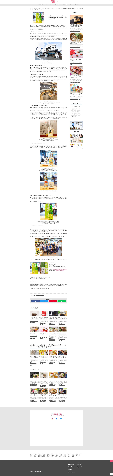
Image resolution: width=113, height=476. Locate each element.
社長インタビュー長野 (43, 323)
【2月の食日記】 (32, 333)
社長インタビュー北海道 (52, 401)
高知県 (35, 456)
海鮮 (72, 116)
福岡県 (39, 456)
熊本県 (52, 456)
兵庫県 (39, 455)
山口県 (69, 455)
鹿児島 (72, 113)
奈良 (45, 400)
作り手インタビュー (77, 4)
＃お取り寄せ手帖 (59, 415)
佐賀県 (43, 456)
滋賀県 (77, 454)
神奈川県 (31, 454)
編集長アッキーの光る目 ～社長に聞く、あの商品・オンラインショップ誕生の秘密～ (47, 8)
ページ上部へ (111, 461)
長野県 (57, 454)
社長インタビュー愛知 (52, 385)
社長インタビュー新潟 (43, 362)
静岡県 (65, 454)
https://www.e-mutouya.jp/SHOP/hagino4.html (60, 269)
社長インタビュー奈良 (43, 401)
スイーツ (41, 338)
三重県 (73, 454)
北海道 (55, 400)
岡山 (61, 362)
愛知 (54, 384)
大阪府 (35, 455)
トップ (34, 4)
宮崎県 (60, 456)
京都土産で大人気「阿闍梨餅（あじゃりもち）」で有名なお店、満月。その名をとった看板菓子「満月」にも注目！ (76, 25)
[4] (76, 74)
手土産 (33, 384)
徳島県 (73, 455)
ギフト (72, 106)
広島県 (65, 455)
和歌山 (31, 338)
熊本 (70, 64)
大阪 (31, 362)
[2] (76, 40)
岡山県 (61, 455)
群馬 (75, 116)
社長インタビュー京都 (33, 385)
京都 (35, 384)
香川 (33, 336)
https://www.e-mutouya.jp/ (60, 270)
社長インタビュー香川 (62, 339)
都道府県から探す (40, 4)
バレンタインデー (32, 322)
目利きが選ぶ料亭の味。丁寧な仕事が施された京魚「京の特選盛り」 (34, 380)
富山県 (40, 454)
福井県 (48, 454)
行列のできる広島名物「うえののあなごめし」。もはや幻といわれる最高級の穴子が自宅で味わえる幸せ (76, 76)
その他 (73, 456)
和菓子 (79, 113)
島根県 (57, 455)
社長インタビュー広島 (77, 82)
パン (79, 108)
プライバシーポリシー (80, 466)
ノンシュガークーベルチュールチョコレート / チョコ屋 (34, 318)
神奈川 (35, 336)
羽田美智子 (73, 108)
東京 (31, 336)
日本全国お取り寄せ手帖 (35, 471)
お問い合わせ (79, 464)
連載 (70, 4)
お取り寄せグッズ (57, 4)
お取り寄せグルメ (49, 4)
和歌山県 (48, 455)
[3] (76, 57)
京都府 (31, 455)
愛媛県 (31, 456)
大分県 (56, 456)
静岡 (52, 323)
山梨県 (52, 454)
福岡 (52, 338)
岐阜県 (61, 454)
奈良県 (43, 455)
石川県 (44, 454)
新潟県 (36, 454)
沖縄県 (69, 456)
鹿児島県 (64, 456)
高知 (72, 111)
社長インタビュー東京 (52, 362)
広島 (72, 82)
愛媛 (61, 323)
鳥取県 (52, 455)
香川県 (77, 455)
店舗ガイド (65, 4)
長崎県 (48, 456)
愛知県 (69, 454)
